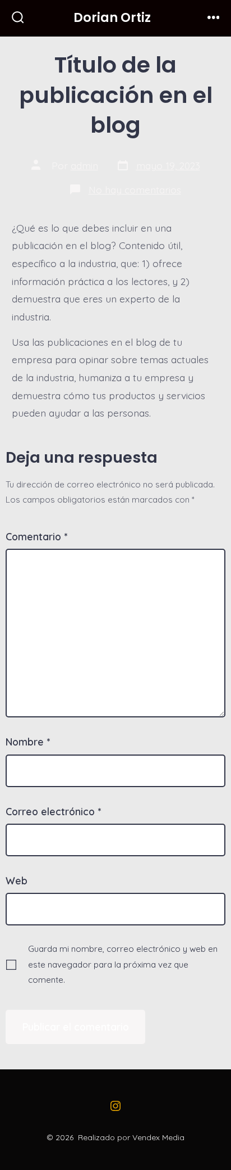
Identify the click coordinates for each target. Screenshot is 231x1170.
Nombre (28, 741)
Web (16, 880)
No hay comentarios (135, 189)
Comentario (36, 536)
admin (84, 165)
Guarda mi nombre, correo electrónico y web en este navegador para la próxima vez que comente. (123, 964)
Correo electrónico (53, 811)
